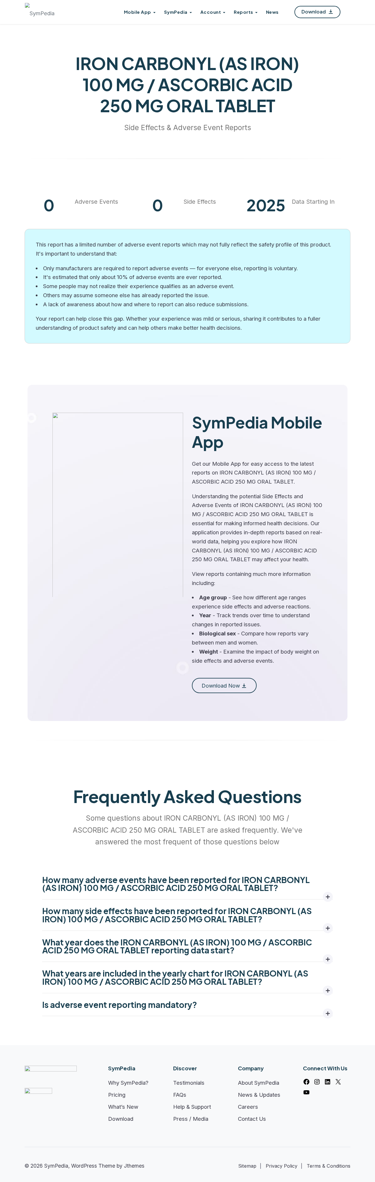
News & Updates (259, 1094)
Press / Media (190, 1118)
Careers (248, 1106)
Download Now (221, 685)
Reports (243, 12)
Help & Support (192, 1106)
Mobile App (137, 12)
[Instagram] (317, 1081)
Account (210, 12)
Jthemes (134, 1166)
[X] (338, 1081)
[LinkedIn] (327, 1081)
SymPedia (176, 12)
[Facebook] (306, 1081)
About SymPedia (258, 1082)
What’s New (123, 1106)
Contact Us (252, 1118)
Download (314, 11)
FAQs (179, 1094)
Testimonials (188, 1082)
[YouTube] (306, 1092)
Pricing (116, 1094)
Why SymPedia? (128, 1082)
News (272, 12)
